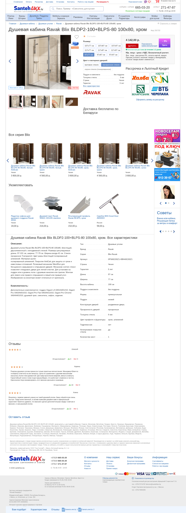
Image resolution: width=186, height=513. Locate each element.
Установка (60, 2)
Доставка (49, 2)
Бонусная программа (135, 461)
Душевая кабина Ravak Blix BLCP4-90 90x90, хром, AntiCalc (80, 168)
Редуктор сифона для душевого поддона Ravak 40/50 (22, 218)
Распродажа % (103, 2)
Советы (164, 213)
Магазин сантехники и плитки (27, 11)
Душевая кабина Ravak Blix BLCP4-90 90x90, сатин (137, 167)
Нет (75, 359)
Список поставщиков (160, 464)
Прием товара (111, 468)
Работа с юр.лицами (86, 2)
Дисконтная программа (136, 464)
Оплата (29, 2)
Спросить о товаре (168, 23)
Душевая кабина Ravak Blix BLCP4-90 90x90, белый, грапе (52, 168)
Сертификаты (157, 461)
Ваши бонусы (134, 457)
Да (69, 359)
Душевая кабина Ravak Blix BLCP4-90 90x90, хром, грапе (109, 168)
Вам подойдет (19, 509)
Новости (87, 468)
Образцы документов (110, 478)
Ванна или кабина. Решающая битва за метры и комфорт (167, 220)
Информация (159, 457)
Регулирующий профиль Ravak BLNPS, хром (79, 217)
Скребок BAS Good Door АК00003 (107, 217)
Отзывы (55, 509)
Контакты (71, 2)
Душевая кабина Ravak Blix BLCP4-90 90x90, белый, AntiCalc (23, 168)
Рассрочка (39, 2)
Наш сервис (113, 457)
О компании (18, 2)
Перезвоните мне (135, 2)
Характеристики (39, 509)
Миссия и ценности (91, 461)
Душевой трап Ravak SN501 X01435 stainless (50, 217)
